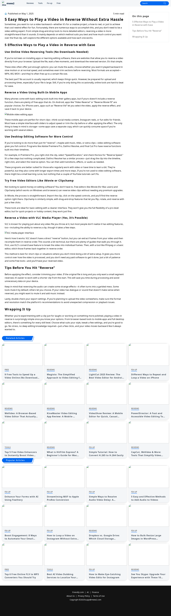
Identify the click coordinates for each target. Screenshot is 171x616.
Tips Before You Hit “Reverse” (147, 30)
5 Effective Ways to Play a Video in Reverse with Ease (148, 23)
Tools (40, 3)
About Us (71, 596)
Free (59, 3)
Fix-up (49, 3)
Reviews (30, 3)
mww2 (10, 3)
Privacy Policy (84, 596)
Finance (95, 592)
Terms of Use (99, 596)
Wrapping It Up (140, 36)
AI (88, 592)
